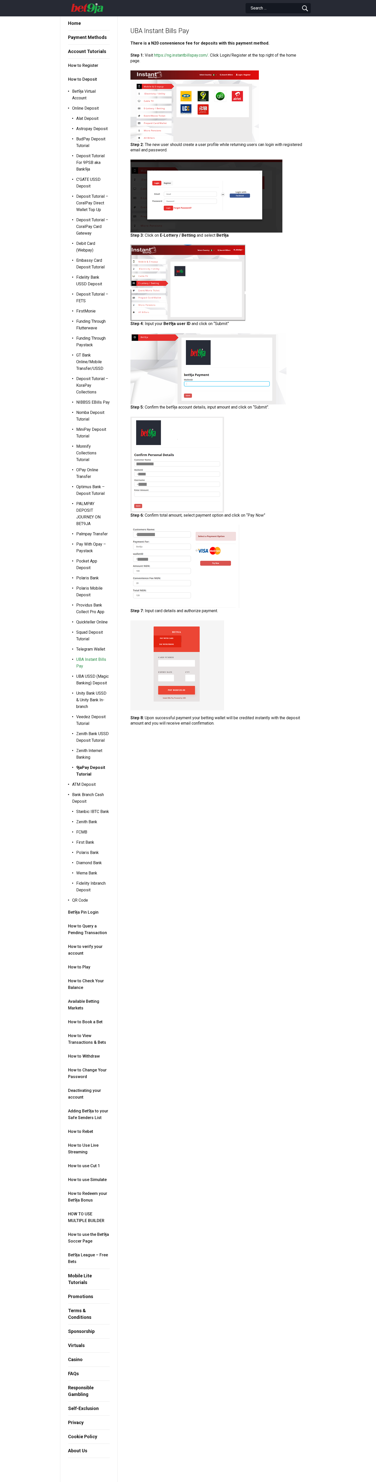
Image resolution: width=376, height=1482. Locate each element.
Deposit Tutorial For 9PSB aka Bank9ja (90, 162)
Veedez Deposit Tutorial (91, 720)
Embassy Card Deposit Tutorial (90, 263)
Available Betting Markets (83, 1004)
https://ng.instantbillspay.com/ (181, 55)
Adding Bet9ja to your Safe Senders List (88, 1114)
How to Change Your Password (87, 1073)
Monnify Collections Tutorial (86, 453)
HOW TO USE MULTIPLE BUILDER (86, 1217)
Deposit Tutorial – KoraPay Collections (92, 385)
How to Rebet (80, 1131)
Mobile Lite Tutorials (80, 1279)
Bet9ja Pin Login (83, 912)
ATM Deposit (84, 784)
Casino (75, 1359)
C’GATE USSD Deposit (88, 183)
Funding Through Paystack (91, 341)
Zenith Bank (86, 821)
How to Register (83, 65)
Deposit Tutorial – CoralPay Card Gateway (92, 226)
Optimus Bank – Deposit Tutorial (90, 490)
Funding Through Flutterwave (91, 324)
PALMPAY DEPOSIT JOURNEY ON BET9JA (88, 513)
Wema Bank (86, 873)
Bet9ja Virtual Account (84, 94)
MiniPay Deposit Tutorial (91, 433)
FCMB (81, 832)
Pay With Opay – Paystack (91, 547)
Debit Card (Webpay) (85, 247)
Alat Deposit (87, 118)
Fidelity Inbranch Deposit (91, 886)
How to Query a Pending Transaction (87, 929)
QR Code (80, 900)
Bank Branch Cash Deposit (88, 798)
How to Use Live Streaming (83, 1148)
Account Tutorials (87, 51)
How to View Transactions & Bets (87, 1039)
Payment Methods (87, 37)
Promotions (80, 1296)
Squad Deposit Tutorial (89, 635)
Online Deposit (85, 108)
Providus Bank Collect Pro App (90, 608)
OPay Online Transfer (87, 473)
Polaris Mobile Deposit (89, 591)
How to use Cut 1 (84, 1165)
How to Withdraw (84, 1056)
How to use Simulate (87, 1179)
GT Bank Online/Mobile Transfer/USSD (89, 362)
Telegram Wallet (90, 649)
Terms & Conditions (79, 1314)
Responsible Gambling (81, 1391)
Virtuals (76, 1345)
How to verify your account (85, 950)
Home (74, 23)
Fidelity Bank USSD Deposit (89, 280)
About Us (77, 1450)
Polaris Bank (87, 578)
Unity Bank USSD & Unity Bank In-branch (91, 700)
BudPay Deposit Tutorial (90, 142)
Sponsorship (81, 1331)
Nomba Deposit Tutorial (90, 416)
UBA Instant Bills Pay (91, 663)
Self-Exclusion (83, 1408)
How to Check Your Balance (86, 984)
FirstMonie (86, 311)
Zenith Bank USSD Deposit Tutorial (92, 737)
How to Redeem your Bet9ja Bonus (87, 1197)
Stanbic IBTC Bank (92, 811)
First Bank (85, 842)
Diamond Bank (89, 862)
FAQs (73, 1373)
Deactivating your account (84, 1094)
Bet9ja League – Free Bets (88, 1258)
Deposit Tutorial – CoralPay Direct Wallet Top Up (92, 203)
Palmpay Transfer (92, 533)
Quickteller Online (92, 622)
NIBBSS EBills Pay (93, 402)
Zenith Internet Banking (89, 754)
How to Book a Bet (85, 1021)
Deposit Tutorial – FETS (92, 297)
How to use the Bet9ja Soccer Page (88, 1238)
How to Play (79, 967)
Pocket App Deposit (86, 564)
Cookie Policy (82, 1436)
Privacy (76, 1422)
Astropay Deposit (92, 128)
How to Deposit (82, 79)
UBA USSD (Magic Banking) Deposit (92, 679)
